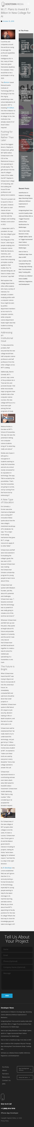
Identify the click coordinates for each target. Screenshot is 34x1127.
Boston (6, 82)
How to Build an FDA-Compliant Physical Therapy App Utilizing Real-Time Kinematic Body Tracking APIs (25, 266)
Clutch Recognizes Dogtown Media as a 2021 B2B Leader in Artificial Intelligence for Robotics (25, 70)
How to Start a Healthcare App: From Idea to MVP (25, 254)
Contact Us (6, 1080)
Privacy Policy (5, 1121)
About (4, 1070)
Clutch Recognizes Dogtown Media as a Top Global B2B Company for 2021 (25, 47)
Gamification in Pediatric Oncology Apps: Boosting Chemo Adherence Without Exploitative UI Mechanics (16, 1014)
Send (7, 996)
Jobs (3, 1084)
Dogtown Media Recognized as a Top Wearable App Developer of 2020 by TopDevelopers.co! (27, 143)
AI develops (7, 868)
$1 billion (10, 108)
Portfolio (5, 1067)
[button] (28, 4)
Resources (6, 1077)
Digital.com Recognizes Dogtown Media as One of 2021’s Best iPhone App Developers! (25, 118)
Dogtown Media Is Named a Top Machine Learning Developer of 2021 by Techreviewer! (26, 94)
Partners (5, 1074)
